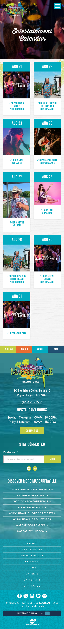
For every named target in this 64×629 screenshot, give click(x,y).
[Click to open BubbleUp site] (32, 622)
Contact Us (32, 430)
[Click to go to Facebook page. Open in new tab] (29, 468)
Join (52, 459)
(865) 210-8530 (32, 402)
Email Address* (10, 452)
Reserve (9, 349)
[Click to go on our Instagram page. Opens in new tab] (32, 596)
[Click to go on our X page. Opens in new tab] (25, 596)
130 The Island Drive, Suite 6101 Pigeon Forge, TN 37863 (32, 392)
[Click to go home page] (15, 10)
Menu (40, 349)
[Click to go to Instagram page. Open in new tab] (35, 468)
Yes (42, 613)
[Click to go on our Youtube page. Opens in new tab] (38, 596)
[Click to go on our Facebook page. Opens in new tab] (19, 596)
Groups (24, 349)
